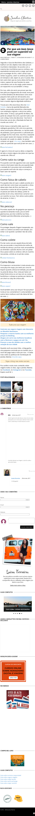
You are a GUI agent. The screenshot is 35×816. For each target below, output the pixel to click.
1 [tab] (13, 613)
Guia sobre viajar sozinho (8, 783)
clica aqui (17, 141)
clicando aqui (16, 357)
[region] (18, 604)
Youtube (28, 370)
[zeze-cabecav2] (6, 202)
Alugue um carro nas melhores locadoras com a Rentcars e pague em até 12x (16, 339)
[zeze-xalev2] (5, 235)
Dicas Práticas (5, 57)
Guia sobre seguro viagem (8, 777)
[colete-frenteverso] (7, 258)
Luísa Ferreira (15, 478)
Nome (2, 497)
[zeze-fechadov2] (6, 147)
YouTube (30, 5)
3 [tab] (17, 613)
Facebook (23, 5)
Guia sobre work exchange (8, 781)
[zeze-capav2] (5, 286)
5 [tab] (21, 613)
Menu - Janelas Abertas (10, 2)
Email (2, 505)
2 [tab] (15, 613)
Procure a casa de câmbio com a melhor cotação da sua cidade (15, 343)
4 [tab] (19, 613)
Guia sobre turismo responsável (10, 775)
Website (2, 512)
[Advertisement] (17, 440)
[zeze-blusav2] (5, 282)
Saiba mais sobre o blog (17, 585)
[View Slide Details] (18, 604)
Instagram (26, 5)
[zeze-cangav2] (5, 175)
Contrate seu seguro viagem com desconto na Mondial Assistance (16, 330)
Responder (31, 414)
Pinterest (33, 5)
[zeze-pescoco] (5, 220)
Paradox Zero (34, 813)
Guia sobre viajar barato (8, 779)
